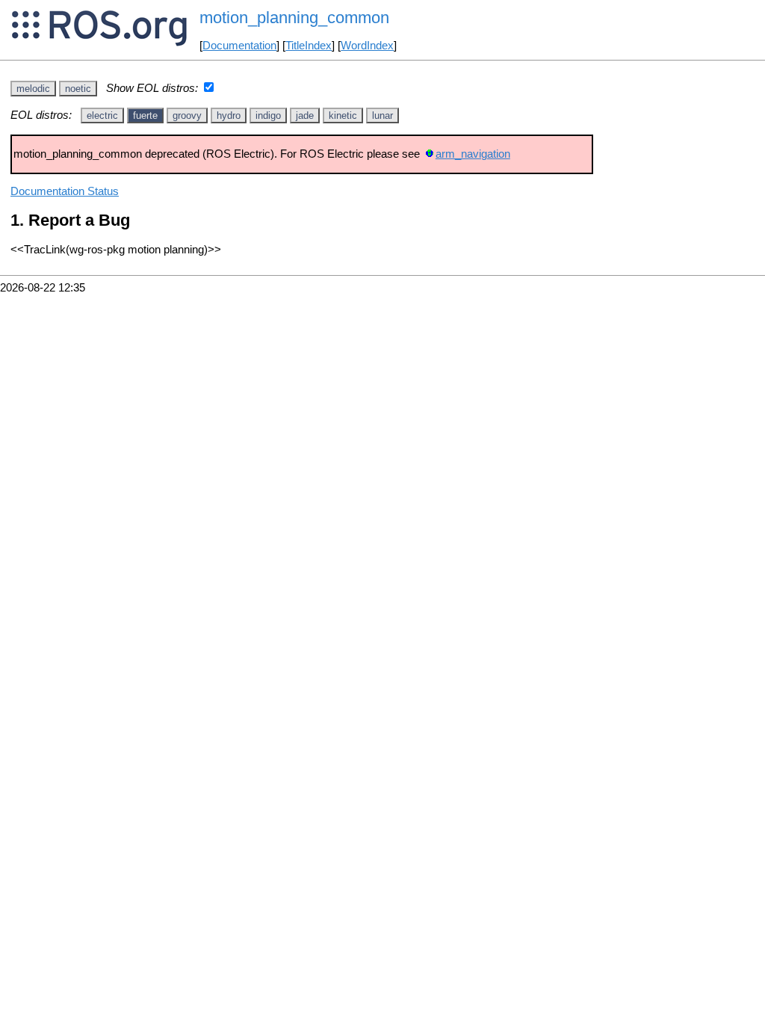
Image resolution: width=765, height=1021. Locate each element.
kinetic (343, 115)
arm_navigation (473, 154)
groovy (187, 115)
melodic (33, 88)
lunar (382, 115)
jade (305, 115)
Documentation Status (64, 191)
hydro (229, 115)
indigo (268, 115)
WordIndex (367, 46)
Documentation (239, 46)
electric (102, 115)
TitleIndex (308, 46)
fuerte (145, 115)
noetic (78, 88)
